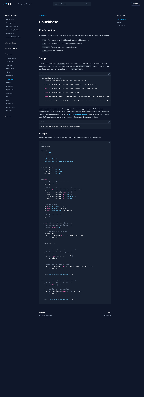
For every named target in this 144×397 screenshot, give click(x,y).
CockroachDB (10, 75)
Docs (15, 4)
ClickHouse (10, 68)
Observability (10, 33)
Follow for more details (78, 114)
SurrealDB (9, 104)
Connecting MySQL (12, 30)
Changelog (21, 4)
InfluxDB (9, 111)
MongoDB (9, 86)
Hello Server (10, 19)
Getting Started (11, 58)
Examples (29, 4)
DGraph (8, 82)
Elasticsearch (10, 107)
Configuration (10, 23)
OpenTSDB (10, 89)
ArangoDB (9, 61)
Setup (119, 22)
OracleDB (9, 93)
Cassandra (9, 65)
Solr (7, 100)
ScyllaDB (9, 97)
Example (122, 26)
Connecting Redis (12, 26)
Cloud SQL (9, 72)
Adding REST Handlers (13, 37)
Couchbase (10, 79)
